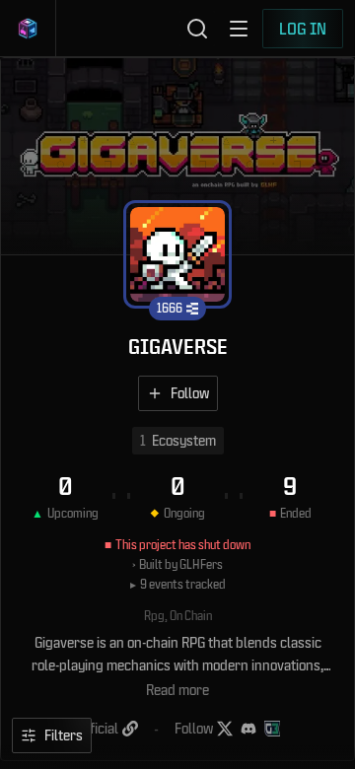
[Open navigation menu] (238, 28)
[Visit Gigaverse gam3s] (272, 728)
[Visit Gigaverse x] (225, 728)
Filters (63, 735)
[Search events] (197, 28)
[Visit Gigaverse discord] (248, 728)
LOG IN (302, 28)
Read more (177, 689)
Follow (190, 392)
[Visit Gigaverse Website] (130, 728)
